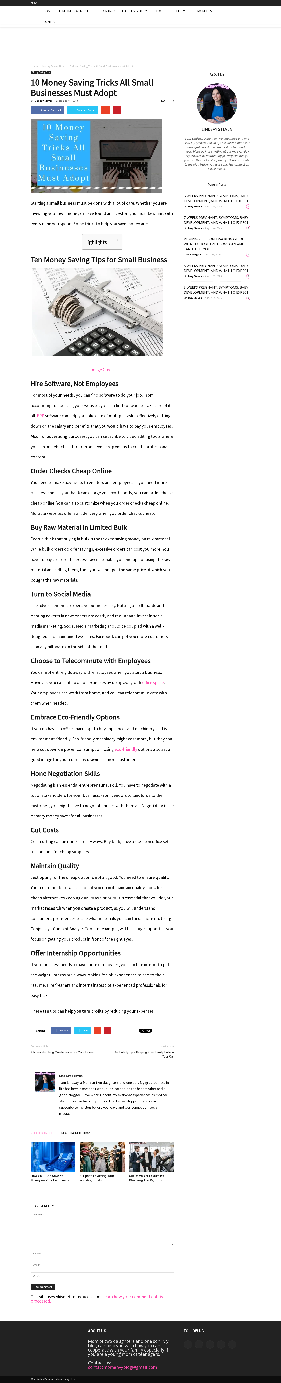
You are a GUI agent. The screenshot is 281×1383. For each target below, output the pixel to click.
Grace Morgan (192, 254)
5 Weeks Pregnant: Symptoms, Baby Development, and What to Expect (216, 290)
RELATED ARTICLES (43, 1133)
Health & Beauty (134, 11)
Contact (50, 22)
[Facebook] (220, 3)
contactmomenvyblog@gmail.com (122, 1367)
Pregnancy (106, 11)
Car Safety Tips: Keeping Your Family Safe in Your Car (144, 1054)
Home (47, 11)
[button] (245, 16)
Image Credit (102, 369)
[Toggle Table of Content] (113, 240)
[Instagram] (227, 3)
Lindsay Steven (43, 100)
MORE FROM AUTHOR (75, 1133)
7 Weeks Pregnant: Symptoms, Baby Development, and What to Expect (216, 220)
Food (160, 11)
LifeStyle (181, 11)
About (34, 2)
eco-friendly (126, 749)
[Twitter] (247, 3)
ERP (40, 416)
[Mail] (234, 3)
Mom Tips (204, 11)
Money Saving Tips (53, 66)
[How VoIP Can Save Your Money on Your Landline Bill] (53, 1157)
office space (153, 682)
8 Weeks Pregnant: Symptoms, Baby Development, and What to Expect (216, 198)
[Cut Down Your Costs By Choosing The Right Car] (151, 1157)
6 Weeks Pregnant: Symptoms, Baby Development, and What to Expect (216, 268)
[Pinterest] (240, 3)
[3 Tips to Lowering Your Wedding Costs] (102, 1157)
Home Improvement (73, 11)
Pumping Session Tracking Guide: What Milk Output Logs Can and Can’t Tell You (214, 244)
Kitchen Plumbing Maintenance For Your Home (62, 1052)
